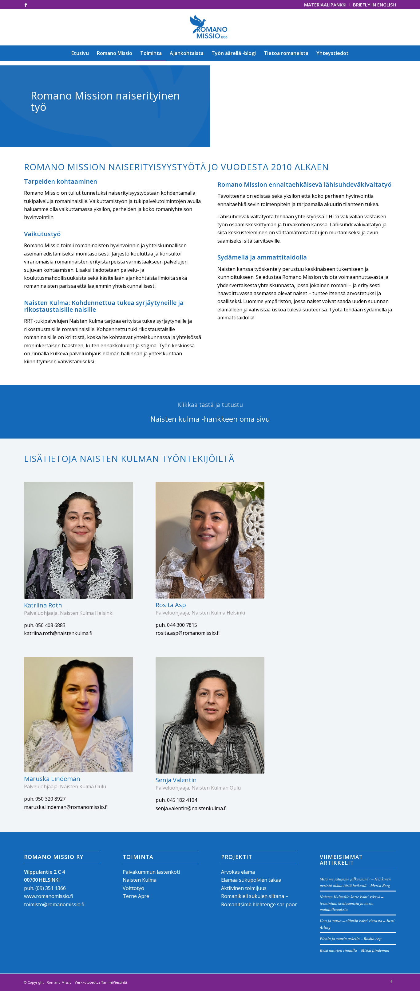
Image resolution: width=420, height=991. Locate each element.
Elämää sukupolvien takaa (251, 879)
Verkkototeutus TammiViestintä (101, 982)
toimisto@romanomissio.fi (54, 904)
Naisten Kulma (140, 879)
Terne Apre (136, 896)
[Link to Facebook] (25, 4)
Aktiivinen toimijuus (244, 888)
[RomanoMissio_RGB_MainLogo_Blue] (210, 27)
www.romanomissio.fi (48, 896)
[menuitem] (325, 4)
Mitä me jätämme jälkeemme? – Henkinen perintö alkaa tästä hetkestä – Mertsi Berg (355, 882)
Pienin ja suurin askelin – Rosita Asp (351, 938)
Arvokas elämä (238, 871)
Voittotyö (133, 888)
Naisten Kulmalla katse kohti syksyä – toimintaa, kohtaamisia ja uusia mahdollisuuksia (351, 903)
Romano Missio (59, 982)
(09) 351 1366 (50, 888)
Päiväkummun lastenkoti (151, 871)
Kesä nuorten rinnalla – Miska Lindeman (354, 950)
